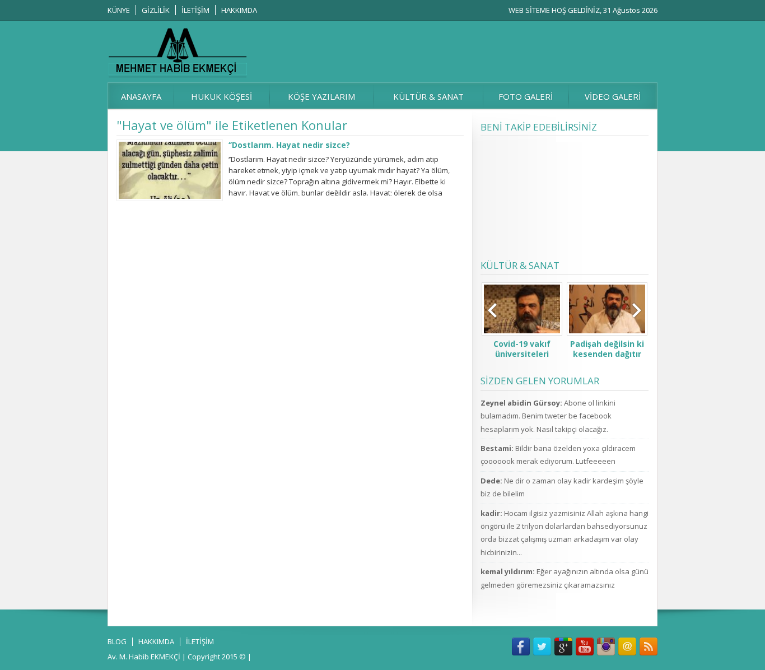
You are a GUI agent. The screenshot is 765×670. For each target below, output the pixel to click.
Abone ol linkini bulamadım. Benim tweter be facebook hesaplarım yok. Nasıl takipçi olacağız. (548, 416)
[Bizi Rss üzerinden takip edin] (648, 646)
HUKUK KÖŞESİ (221, 96)
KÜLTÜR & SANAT (428, 96)
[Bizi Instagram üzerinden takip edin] (606, 646)
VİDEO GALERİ (613, 96)
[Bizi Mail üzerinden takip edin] (627, 646)
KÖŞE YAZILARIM (321, 96)
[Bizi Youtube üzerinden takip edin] (585, 646)
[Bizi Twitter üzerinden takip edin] (542, 646)
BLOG (117, 641)
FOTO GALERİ (525, 96)
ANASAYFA (141, 96)
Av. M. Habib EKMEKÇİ (144, 657)
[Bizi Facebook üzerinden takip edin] (521, 646)
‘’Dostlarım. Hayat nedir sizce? (289, 144)
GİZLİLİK (156, 10)
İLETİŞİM (195, 10)
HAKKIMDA (239, 10)
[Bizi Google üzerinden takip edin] (563, 646)
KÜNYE (119, 10)
